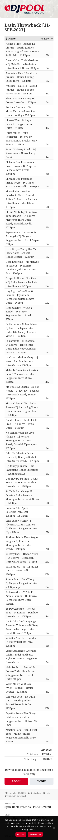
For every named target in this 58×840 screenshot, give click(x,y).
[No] (54, 828)
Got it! (20, 834)
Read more (35, 834)
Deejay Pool (35, 793)
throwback (21, 796)
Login (16, 781)
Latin (48, 793)
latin (14, 796)
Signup (41, 781)
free (9, 796)
